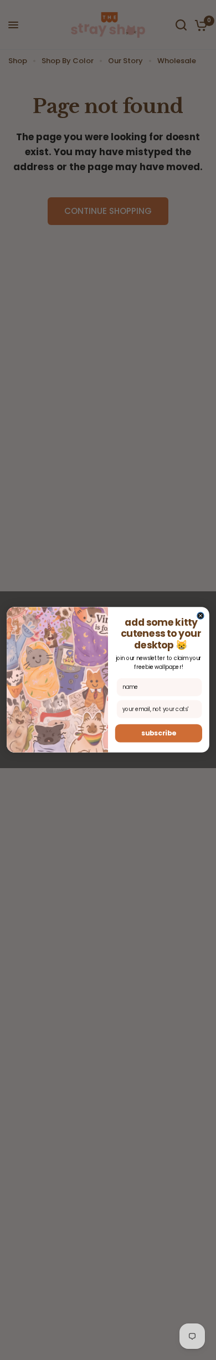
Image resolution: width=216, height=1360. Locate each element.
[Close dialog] (200, 615)
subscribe (158, 733)
